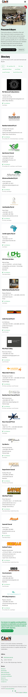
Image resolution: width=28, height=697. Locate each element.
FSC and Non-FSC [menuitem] (11, 66)
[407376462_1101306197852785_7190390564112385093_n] (14, 110)
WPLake (25, 692)
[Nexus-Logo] (14, 413)
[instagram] (15, 691)
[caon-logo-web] (5, 1)
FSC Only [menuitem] (20, 66)
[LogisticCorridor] (14, 225)
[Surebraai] (14, 542)
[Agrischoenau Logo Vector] (14, 144)
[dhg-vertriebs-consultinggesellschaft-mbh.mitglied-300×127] (14, 252)
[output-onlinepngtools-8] (14, 591)
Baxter (21, 692)
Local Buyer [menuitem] (17, 69)
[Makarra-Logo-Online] (14, 367)
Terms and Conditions (9, 688)
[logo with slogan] (14, 79)
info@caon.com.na (8, 657)
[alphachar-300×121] (14, 171)
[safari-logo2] (14, 488)
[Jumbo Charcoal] (14, 308)
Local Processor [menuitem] (6, 72)
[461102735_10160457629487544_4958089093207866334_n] (14, 337)
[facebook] (12, 691)
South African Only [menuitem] (17, 72)
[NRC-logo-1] (14, 391)
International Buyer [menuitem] (7, 69)
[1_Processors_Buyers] (14, 7)
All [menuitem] (3, 66)
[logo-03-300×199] (14, 196)
